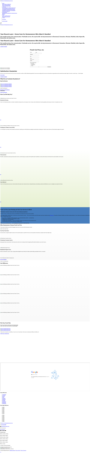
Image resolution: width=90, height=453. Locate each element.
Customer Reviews (7, 5)
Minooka (3, 398)
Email (31, 60)
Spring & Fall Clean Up (6, 11)
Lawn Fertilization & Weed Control (8, 7)
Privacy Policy (18, 450)
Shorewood (52, 215)
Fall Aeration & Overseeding (10, 10)
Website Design (12, 450)
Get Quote (4, 19)
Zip (30, 56)
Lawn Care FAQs (5, 15)
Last (36, 52)
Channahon (4, 394)
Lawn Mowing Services (11, 8)
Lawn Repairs (4, 9)
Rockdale (3, 400)
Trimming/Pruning (10, 9)
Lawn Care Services (3, 92)
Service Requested (33, 62)
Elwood (3, 396)
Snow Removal (4, 12)
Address (31, 54)
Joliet (3, 397)
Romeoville (4, 402)
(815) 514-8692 (4, 21)
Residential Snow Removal (6, 13)
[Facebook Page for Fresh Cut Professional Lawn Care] (0, 429)
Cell (31, 58)
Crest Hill (3, 395)
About (3, 3)
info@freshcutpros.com (5, 426)
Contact (3, 17)
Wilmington (4, 403)
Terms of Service (7, 16)
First (31, 52)
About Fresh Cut (5, 4)
